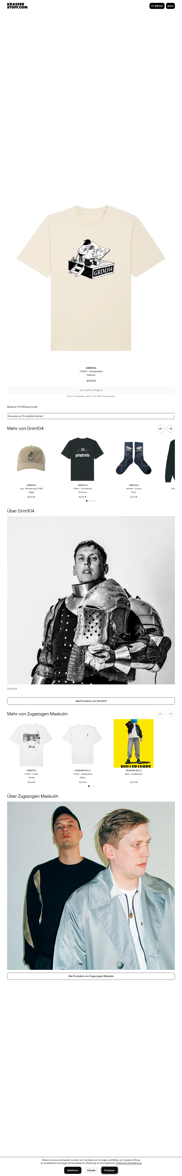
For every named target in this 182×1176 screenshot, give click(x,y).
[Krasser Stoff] (17, 6)
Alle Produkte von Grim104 (91, 701)
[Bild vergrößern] (91, 279)
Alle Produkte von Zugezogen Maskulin (91, 976)
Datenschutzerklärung (128, 1163)
